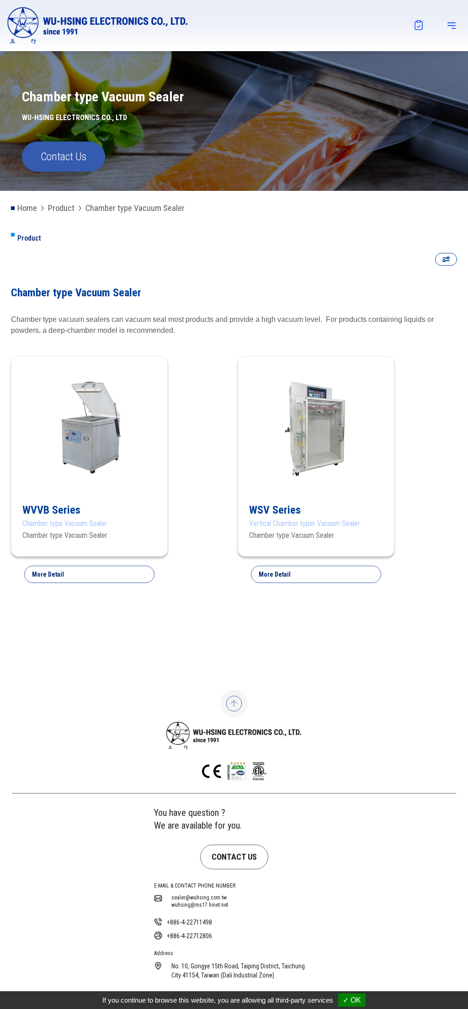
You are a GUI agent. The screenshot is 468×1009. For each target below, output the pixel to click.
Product (61, 208)
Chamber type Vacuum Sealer (135, 208)
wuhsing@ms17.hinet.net (199, 905)
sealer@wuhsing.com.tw (199, 897)
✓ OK (352, 1000)
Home (27, 208)
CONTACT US (234, 857)
